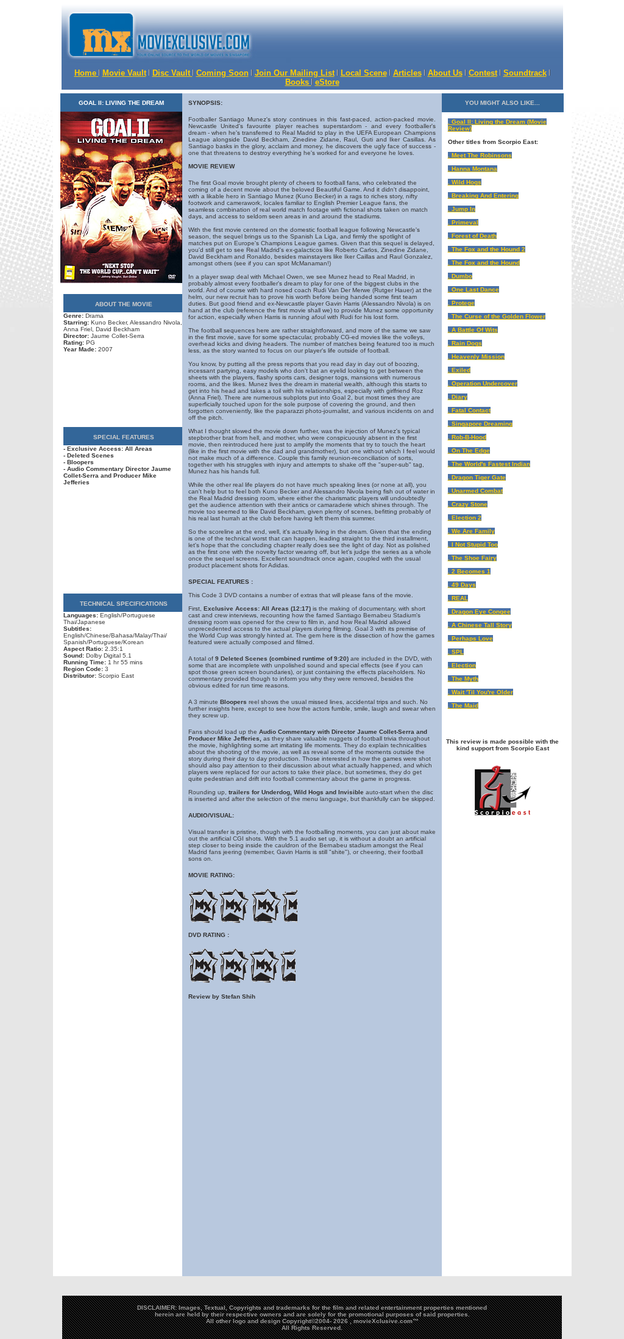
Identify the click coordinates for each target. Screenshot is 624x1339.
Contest (483, 72)
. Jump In (461, 209)
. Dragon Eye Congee (479, 611)
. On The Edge (469, 450)
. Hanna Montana (472, 168)
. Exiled (459, 370)
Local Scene (364, 72)
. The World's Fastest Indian (489, 464)
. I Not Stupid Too (473, 544)
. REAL (458, 598)
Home (86, 72)
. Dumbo (460, 276)
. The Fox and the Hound (484, 262)
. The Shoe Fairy (472, 558)
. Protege (461, 303)
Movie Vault (124, 72)
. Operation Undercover (482, 383)
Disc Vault (172, 72)
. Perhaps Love (470, 638)
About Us (445, 72)
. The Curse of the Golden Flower (496, 316)
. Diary (457, 396)
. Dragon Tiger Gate (477, 477)
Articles (407, 72)
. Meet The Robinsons (480, 155)
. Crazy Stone (468, 504)
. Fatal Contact (469, 410)
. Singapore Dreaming (480, 423)
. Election (462, 665)
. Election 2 (464, 517)
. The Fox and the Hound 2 (486, 249)
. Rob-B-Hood (467, 437)
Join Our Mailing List (295, 72)
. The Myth (463, 678)
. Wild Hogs (464, 182)
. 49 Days (462, 584)
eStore (327, 82)
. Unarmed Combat (475, 490)
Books (298, 82)
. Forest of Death (472, 235)
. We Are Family (471, 531)
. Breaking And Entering (483, 195)
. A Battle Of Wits (473, 329)
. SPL (456, 651)
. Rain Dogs (465, 343)
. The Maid (463, 705)
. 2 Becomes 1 (469, 571)
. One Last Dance (473, 289)
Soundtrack (525, 72)
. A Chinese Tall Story (480, 625)
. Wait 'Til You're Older (480, 692)
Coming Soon (222, 72)
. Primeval (463, 222)
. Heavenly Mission (476, 356)
